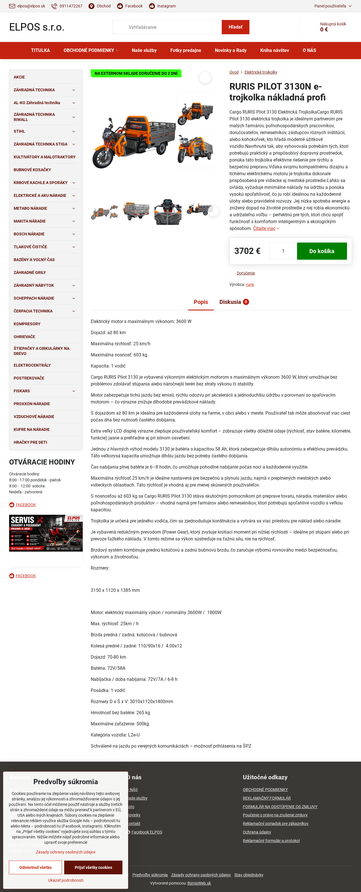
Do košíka (321, 251)
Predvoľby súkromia (150, 875)
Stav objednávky (248, 875)
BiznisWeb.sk (199, 883)
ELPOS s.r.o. (36, 27)
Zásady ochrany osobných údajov (201, 875)
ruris (250, 284)
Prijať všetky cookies (93, 867)
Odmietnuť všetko (35, 867)
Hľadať (236, 27)
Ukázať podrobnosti (65, 880)
